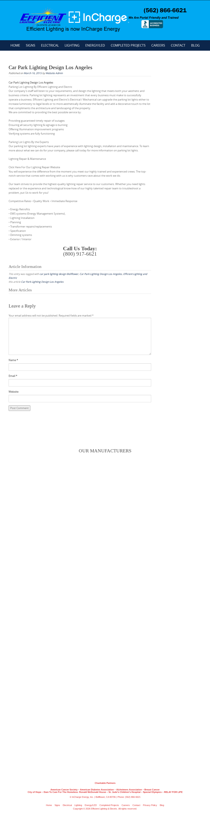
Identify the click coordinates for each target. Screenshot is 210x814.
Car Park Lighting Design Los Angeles (101, 274)
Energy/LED (95, 45)
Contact (178, 45)
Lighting (72, 45)
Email (13, 376)
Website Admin (54, 73)
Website (13, 391)
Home (15, 45)
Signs (30, 45)
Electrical (50, 45)
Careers (158, 45)
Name (13, 360)
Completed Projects (128, 45)
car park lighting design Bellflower (59, 274)
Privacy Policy (150, 805)
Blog (195, 45)
